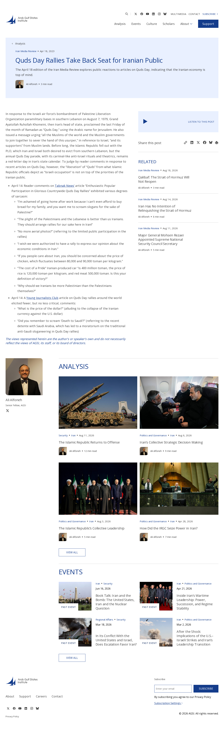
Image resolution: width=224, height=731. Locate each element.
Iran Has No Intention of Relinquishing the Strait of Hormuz (164, 208)
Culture (151, 24)
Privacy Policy (12, 716)
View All (72, 552)
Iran (73, 435)
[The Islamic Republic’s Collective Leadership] (98, 489)
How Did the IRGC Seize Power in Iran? (168, 528)
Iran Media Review (25, 51)
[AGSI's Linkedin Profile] (153, 13)
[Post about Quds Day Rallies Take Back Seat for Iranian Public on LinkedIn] (192, 142)
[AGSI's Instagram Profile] (159, 13)
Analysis (120, 24)
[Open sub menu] (191, 23)
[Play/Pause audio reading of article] (145, 122)
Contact (194, 14)
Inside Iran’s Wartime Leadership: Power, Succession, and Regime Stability (195, 602)
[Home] (56, 681)
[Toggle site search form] (126, 14)
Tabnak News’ (64, 186)
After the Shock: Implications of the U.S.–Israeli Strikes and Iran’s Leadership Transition (195, 638)
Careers (41, 696)
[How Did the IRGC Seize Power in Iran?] (179, 489)
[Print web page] (216, 143)
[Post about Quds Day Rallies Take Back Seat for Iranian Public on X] (198, 142)
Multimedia (178, 14)
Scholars (169, 24)
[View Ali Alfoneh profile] (19, 84)
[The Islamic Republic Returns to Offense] (98, 402)
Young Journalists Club (42, 298)
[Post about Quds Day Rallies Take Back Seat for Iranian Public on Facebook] (205, 142)
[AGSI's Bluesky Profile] (165, 13)
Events (136, 24)
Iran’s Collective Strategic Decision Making (171, 442)
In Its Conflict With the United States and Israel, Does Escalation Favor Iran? (116, 640)
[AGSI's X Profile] (135, 13)
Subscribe (209, 14)
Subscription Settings (167, 703)
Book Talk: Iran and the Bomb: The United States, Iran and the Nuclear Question (115, 602)
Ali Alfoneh (31, 84)
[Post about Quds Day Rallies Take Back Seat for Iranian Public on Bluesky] (210, 143)
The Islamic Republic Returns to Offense (89, 442)
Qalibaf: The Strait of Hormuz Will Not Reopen (163, 179)
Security (63, 435)
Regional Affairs (104, 619)
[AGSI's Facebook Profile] (141, 13)
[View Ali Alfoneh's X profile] (8, 410)
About (184, 24)
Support (208, 24)
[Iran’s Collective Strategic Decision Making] (179, 402)
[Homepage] (22, 19)
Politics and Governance (153, 435)
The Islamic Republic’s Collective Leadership (91, 528)
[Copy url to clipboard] (185, 143)
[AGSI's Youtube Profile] (147, 13)
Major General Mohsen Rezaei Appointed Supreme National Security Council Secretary (161, 239)
